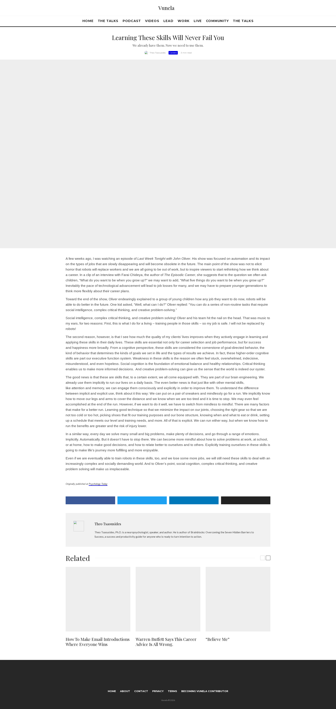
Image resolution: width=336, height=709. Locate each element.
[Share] (90, 500)
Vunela (166, 7)
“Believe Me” (217, 639)
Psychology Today (98, 484)
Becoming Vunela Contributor (204, 691)
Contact (141, 691)
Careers (173, 52)
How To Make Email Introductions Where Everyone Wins (98, 642)
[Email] (246, 500)
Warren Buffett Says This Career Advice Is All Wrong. (166, 642)
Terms (172, 691)
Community (217, 21)
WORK (184, 21)
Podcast (132, 21)
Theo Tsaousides (158, 52)
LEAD (168, 21)
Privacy (158, 691)
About (125, 691)
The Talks (108, 21)
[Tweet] (142, 500)
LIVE (198, 21)
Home (88, 21)
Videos (152, 21)
